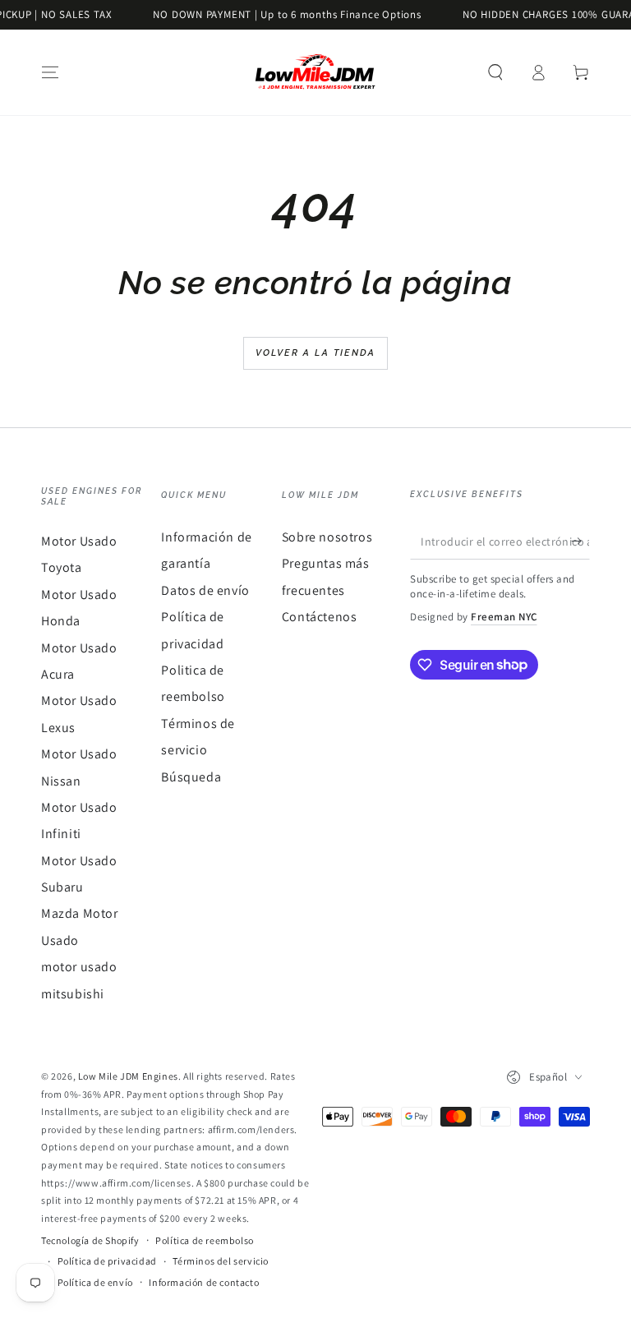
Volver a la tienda (316, 353)
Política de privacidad (107, 1261)
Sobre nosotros (327, 537)
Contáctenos (319, 616)
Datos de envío (205, 590)
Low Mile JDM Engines (128, 1076)
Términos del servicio (221, 1261)
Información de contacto (204, 1282)
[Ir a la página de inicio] (315, 72)
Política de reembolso (204, 1240)
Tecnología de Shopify (90, 1240)
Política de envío (95, 1282)
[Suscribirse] (580, 541)
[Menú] (50, 72)
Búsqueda (191, 777)
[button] (495, 72)
